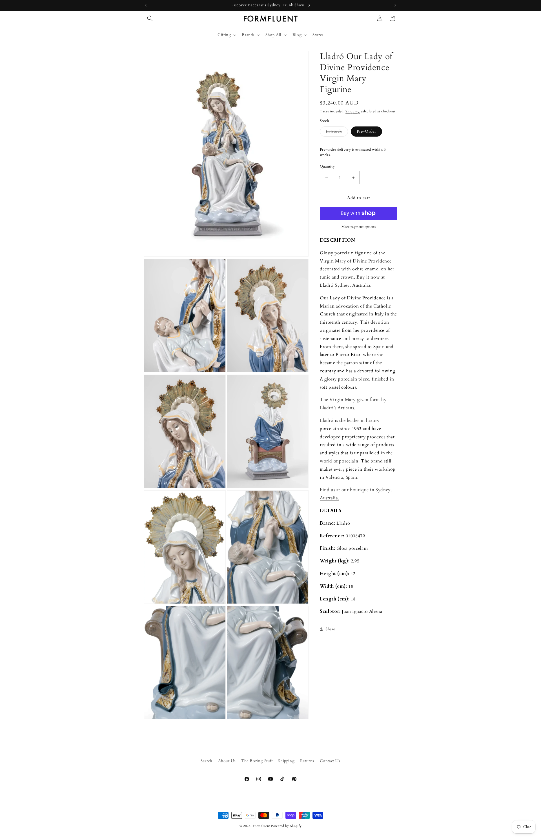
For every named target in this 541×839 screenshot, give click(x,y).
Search (206, 761)
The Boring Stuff (257, 761)
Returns (307, 761)
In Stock (337, 132)
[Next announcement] (395, 5)
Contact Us (330, 761)
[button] (150, 18)
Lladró (327, 420)
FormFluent (261, 826)
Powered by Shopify (286, 826)
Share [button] (330, 629)
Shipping (352, 111)
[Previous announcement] (145, 5)
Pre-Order (366, 131)
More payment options (359, 226)
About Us (227, 761)
